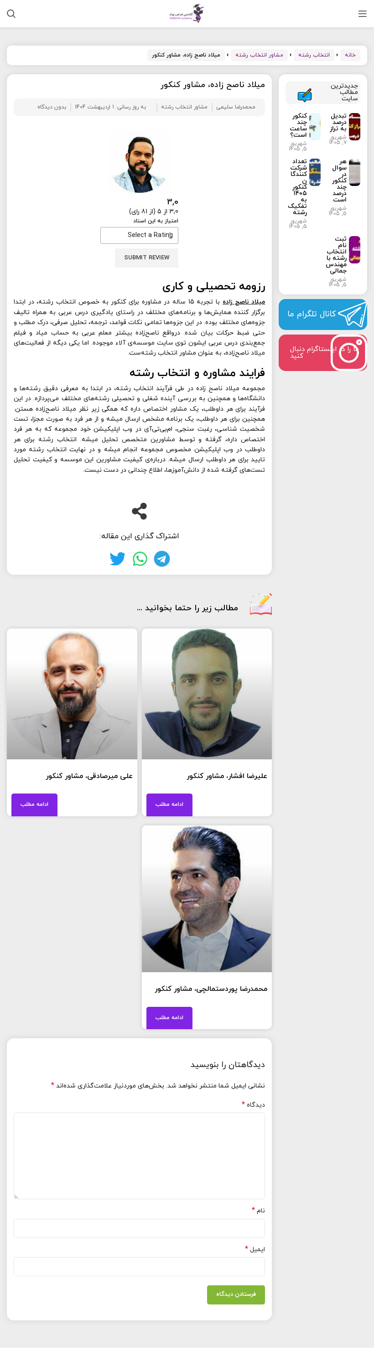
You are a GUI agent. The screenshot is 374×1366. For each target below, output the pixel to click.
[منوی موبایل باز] (362, 14)
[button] (162, 559)
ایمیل (255, 1249)
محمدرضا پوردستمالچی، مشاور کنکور (211, 989)
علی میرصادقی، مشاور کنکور (89, 776)
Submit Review (146, 258)
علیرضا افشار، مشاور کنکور (227, 776)
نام (258, 1211)
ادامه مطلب (169, 804)
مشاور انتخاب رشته (259, 55)
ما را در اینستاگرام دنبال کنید (324, 353)
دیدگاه (253, 1105)
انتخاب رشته (314, 55)
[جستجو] (11, 14)
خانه (350, 55)
